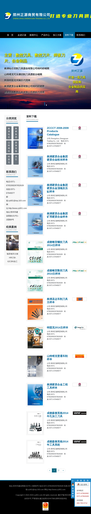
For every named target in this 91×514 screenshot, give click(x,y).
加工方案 (57, 35)
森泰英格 (16, 147)
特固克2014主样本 (57, 327)
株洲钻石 (9, 133)
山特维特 (9, 147)
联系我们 (81, 35)
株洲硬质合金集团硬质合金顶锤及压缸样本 (57, 188)
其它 (16, 158)
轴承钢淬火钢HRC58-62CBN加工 (12, 257)
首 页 (10, 35)
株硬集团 (16, 133)
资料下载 (69, 35)
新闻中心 (34, 35)
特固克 (9, 159)
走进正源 (22, 35)
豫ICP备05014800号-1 (66, 495)
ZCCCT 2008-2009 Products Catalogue (58, 131)
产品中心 (45, 35)
